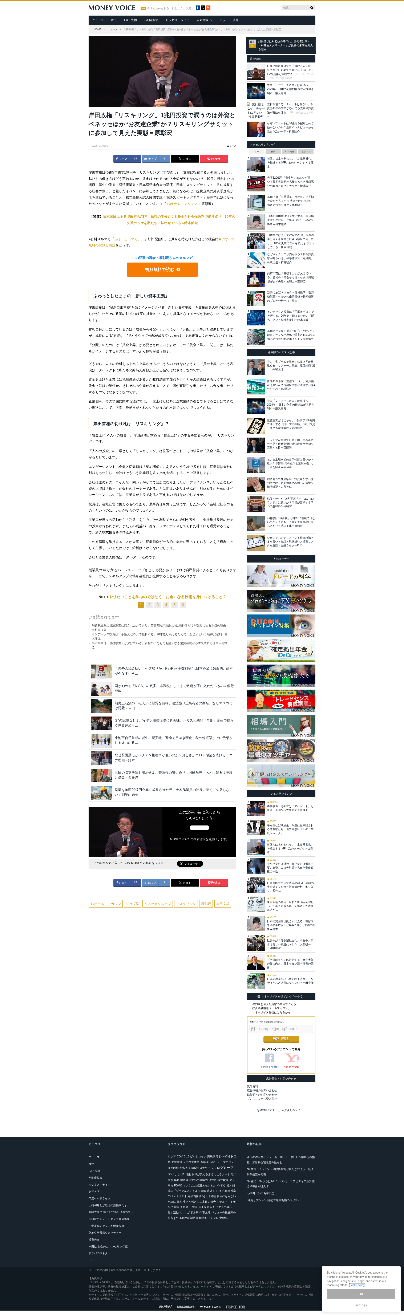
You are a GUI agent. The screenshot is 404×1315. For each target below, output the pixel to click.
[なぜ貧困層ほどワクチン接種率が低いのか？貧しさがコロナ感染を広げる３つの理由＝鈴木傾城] (101, 758)
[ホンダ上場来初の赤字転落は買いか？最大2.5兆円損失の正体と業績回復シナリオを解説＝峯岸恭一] (256, 465)
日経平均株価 (193, 1196)
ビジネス (306, 151)
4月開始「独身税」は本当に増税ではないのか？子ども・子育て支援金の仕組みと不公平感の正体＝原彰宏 (291, 522)
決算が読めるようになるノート (211, 1174)
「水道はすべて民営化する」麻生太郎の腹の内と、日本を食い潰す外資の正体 (290, 963)
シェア (122, 159)
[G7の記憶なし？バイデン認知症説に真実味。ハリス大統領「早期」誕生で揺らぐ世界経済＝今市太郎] (101, 723)
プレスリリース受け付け (262, 1098)
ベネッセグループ (157, 904)
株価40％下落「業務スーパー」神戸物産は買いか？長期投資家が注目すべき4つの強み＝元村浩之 (291, 385)
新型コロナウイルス (203, 1167)
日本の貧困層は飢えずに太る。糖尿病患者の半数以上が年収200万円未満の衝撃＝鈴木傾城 (290, 220)
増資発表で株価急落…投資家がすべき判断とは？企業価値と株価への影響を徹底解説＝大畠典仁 (290, 483)
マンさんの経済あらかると (199, 1185)
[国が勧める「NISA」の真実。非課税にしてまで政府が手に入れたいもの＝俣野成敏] (101, 689)
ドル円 (194, 1212)
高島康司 (212, 1156)
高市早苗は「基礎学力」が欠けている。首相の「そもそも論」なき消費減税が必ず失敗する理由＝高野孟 (290, 277)
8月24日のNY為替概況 (260, 1193)
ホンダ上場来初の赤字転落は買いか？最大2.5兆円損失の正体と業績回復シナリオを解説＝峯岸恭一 (291, 463)
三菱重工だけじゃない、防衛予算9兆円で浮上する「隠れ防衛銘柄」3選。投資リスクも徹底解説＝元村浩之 (291, 424)
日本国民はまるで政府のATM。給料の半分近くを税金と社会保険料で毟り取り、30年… (290, 886)
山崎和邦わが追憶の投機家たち (108, 1205)
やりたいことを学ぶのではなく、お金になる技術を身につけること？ (167, 597)
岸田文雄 (223, 904)
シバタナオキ (191, 1162)
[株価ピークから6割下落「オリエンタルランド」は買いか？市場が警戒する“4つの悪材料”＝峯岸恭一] (256, 504)
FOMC (178, 1185)
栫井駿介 (223, 1180)
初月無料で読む (159, 269)
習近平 (211, 1190)
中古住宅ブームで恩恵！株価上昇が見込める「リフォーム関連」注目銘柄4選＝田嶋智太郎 (291, 365)
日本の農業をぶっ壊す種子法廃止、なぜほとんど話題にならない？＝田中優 (290, 980)
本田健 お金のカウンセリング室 (108, 1246)
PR (90, 1260)
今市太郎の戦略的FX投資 (201, 1180)
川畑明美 (201, 1217)
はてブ (152, 159)
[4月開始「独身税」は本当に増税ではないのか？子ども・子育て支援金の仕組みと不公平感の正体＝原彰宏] (256, 523)
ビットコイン (198, 1156)
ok (361, 1293)
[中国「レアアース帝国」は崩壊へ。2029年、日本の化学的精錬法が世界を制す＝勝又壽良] (256, 406)
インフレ (213, 1217)
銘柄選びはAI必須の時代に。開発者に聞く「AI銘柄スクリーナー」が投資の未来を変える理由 (285, 45)
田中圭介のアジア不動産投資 (106, 1225)
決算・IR (239, 20)
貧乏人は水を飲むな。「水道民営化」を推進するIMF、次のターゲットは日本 (290, 162)
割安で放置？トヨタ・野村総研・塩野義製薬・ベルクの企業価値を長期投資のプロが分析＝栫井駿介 (290, 296)
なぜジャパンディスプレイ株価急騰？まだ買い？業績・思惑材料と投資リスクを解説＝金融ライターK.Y (290, 541)
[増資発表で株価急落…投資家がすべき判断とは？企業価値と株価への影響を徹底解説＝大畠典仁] (256, 484)
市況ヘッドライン (99, 1198)
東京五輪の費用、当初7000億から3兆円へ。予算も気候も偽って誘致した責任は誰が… (291, 906)
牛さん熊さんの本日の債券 (199, 1201)
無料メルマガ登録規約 (261, 1021)
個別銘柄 (173, 1167)
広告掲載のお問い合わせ (262, 1090)
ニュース (98, 20)
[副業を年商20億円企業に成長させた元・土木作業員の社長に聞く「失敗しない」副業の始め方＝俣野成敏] (101, 793)
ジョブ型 (132, 904)
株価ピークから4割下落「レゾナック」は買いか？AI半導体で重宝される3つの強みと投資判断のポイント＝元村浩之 (291, 335)
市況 (223, 20)
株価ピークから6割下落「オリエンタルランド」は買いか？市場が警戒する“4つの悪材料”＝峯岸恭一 (291, 502)
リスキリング (186, 904)
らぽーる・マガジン (182, 204)
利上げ (206, 1196)
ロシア (172, 1156)
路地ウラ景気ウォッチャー (105, 1232)
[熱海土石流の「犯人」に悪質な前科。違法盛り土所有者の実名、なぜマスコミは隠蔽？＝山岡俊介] (101, 706)
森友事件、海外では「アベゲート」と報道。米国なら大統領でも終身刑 (290, 808)
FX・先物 (130, 20)
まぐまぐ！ (154, 1270)
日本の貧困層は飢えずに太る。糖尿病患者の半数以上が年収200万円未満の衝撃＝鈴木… (291, 925)
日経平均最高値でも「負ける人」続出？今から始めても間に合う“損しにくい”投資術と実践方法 (290, 70)
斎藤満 (204, 1162)
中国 (195, 1207)
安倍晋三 (185, 1207)
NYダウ (221, 1185)
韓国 (176, 1207)
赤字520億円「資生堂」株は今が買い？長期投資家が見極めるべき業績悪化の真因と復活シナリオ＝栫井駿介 (290, 181)
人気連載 (202, 20)
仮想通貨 (176, 1162)
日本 (179, 1201)
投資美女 (94, 1239)
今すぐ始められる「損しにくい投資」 (170, 8)
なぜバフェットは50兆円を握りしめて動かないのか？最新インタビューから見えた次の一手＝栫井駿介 (290, 127)
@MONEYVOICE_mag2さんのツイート (281, 1110)
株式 (114, 20)
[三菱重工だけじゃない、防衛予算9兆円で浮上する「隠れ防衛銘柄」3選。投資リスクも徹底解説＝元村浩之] (256, 426)
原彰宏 (206, 904)
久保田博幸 (229, 1190)
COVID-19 (183, 1156)
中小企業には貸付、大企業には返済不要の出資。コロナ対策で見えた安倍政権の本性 (290, 867)
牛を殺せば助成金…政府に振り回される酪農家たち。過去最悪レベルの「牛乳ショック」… (290, 829)
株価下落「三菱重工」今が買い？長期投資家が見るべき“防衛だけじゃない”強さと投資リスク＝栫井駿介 (290, 201)
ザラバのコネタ (98, 1253)
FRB (218, 1190)
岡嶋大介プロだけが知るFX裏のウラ (111, 1212)
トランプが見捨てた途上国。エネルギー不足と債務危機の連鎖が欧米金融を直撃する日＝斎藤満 (290, 443)
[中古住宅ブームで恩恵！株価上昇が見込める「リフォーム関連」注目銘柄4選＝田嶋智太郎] (256, 367)
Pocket (215, 159)
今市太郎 (204, 1212)
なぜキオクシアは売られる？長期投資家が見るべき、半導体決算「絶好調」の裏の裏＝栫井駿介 (290, 258)
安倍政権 (184, 1167)
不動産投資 (151, 20)
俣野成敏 (179, 1180)
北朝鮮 (223, 1217)
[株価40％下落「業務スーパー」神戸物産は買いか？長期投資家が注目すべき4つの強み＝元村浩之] (256, 386)
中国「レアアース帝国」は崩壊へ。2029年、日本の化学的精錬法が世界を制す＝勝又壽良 (290, 89)
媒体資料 (252, 1086)
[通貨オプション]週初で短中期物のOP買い (273, 1200)
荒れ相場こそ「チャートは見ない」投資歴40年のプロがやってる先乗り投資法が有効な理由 (290, 108)
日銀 (188, 1174)
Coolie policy (357, 1285)
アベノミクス (176, 1196)
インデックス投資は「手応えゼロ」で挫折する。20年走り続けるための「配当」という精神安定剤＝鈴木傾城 (290, 315)
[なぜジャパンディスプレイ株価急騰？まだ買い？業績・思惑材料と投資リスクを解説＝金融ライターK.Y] (256, 543)
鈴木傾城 (224, 1156)
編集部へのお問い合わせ (262, 1094)
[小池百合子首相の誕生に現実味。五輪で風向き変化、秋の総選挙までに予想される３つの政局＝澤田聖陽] (101, 741)
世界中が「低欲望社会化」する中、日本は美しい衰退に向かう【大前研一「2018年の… (290, 944)
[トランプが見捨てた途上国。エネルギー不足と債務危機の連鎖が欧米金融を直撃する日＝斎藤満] (256, 445)
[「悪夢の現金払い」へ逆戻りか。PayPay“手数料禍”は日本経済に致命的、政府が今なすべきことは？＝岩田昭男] (101, 671)
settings (361, 1305)
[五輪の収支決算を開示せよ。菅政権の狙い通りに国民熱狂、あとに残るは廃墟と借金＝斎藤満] (101, 775)
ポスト (186, 159)
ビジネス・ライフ (177, 20)
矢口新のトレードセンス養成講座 (109, 1219)
